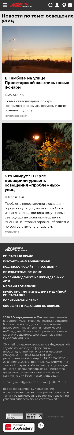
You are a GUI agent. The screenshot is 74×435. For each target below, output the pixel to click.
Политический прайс (21, 300)
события (12, 232)
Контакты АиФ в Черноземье (26, 261)
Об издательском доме (22, 272)
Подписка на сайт (18, 266)
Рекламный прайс (18, 256)
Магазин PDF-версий (19, 286)
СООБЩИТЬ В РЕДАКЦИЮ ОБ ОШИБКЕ (31, 306)
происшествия (17, 116)
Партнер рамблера (55, 416)
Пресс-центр (46, 266)
